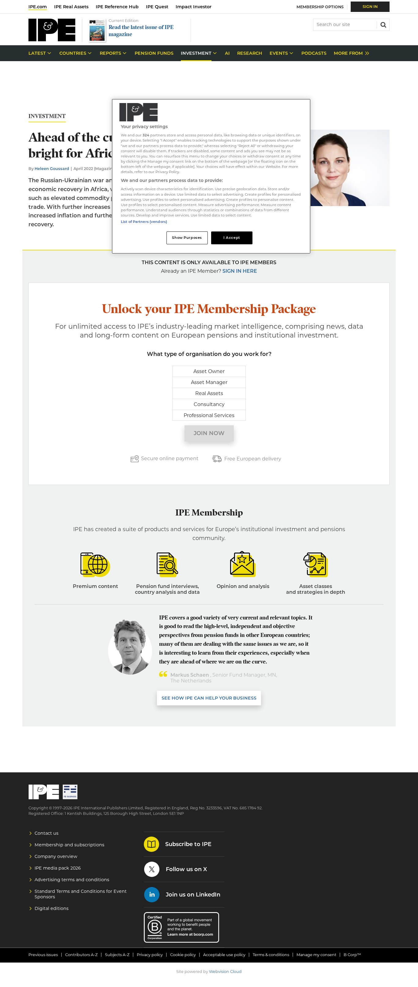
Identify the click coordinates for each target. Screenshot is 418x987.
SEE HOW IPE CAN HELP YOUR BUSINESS (209, 698)
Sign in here (239, 271)
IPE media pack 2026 (58, 868)
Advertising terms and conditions (72, 879)
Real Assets (209, 393)
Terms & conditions (271, 954)
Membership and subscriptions (69, 845)
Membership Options (320, 7)
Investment (47, 116)
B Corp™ (352, 954)
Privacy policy (150, 954)
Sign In (370, 6)
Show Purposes (187, 237)
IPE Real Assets (71, 6)
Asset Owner (209, 371)
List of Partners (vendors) (144, 222)
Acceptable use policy (224, 954)
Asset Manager (209, 382)
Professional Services (209, 415)
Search (382, 24)
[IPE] (51, 40)
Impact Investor (193, 6)
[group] (350, 53)
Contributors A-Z (81, 954)
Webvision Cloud (225, 971)
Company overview (56, 856)
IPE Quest (157, 6)
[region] (211, 176)
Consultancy (209, 404)
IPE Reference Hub (117, 6)
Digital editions (52, 908)
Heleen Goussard (52, 168)
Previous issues (43, 954)
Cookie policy (183, 954)
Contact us (46, 833)
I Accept (231, 237)
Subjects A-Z (117, 954)
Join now (209, 433)
